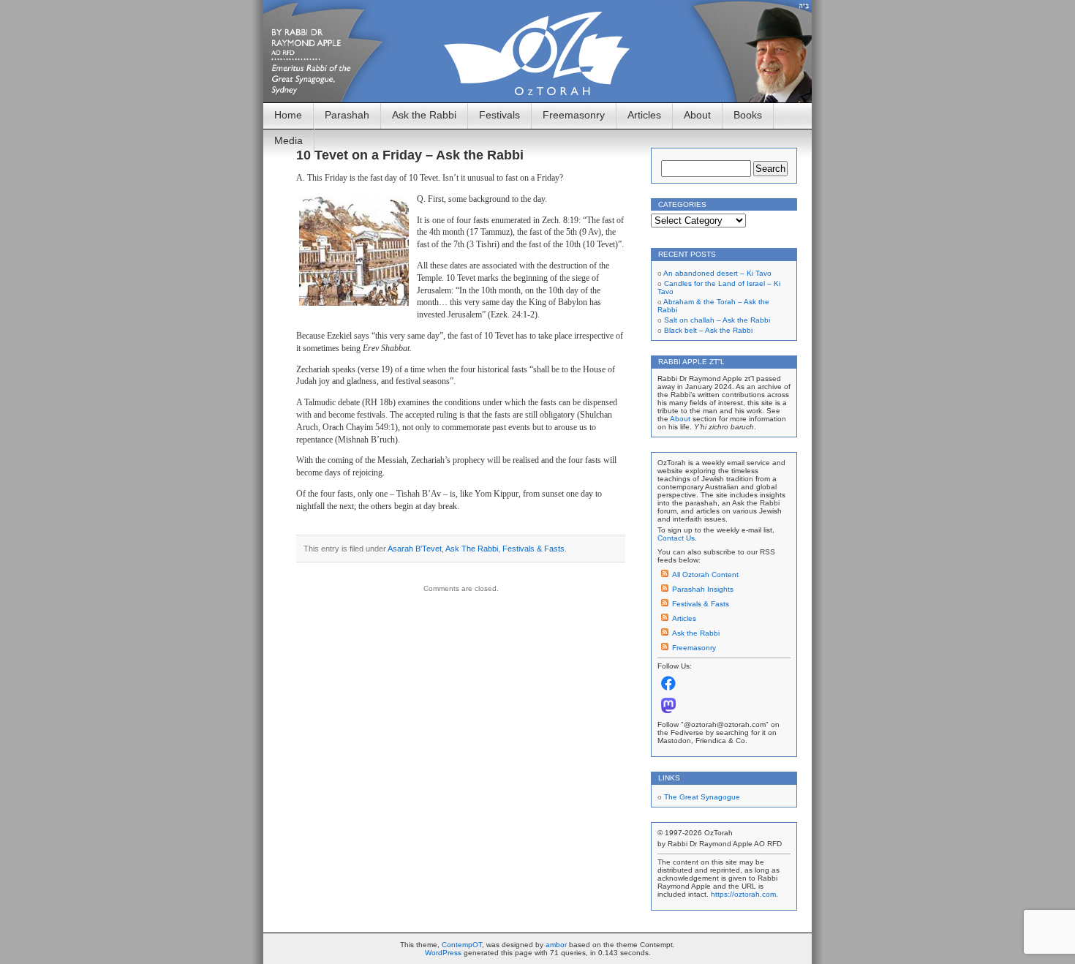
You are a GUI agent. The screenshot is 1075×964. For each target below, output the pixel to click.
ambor (556, 945)
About (697, 115)
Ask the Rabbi (424, 115)
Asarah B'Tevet (415, 548)
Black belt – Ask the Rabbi (708, 330)
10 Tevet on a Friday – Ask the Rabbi (410, 155)
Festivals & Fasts (533, 548)
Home (288, 115)
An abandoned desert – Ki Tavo (717, 273)
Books (747, 115)
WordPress (443, 953)
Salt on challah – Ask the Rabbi (717, 320)
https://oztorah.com (743, 894)
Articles (644, 115)
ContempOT (462, 945)
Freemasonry (574, 115)
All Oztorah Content (705, 575)
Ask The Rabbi (471, 548)
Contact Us (676, 538)
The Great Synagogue (702, 797)
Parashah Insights (702, 589)
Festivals (499, 115)
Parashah (347, 115)
